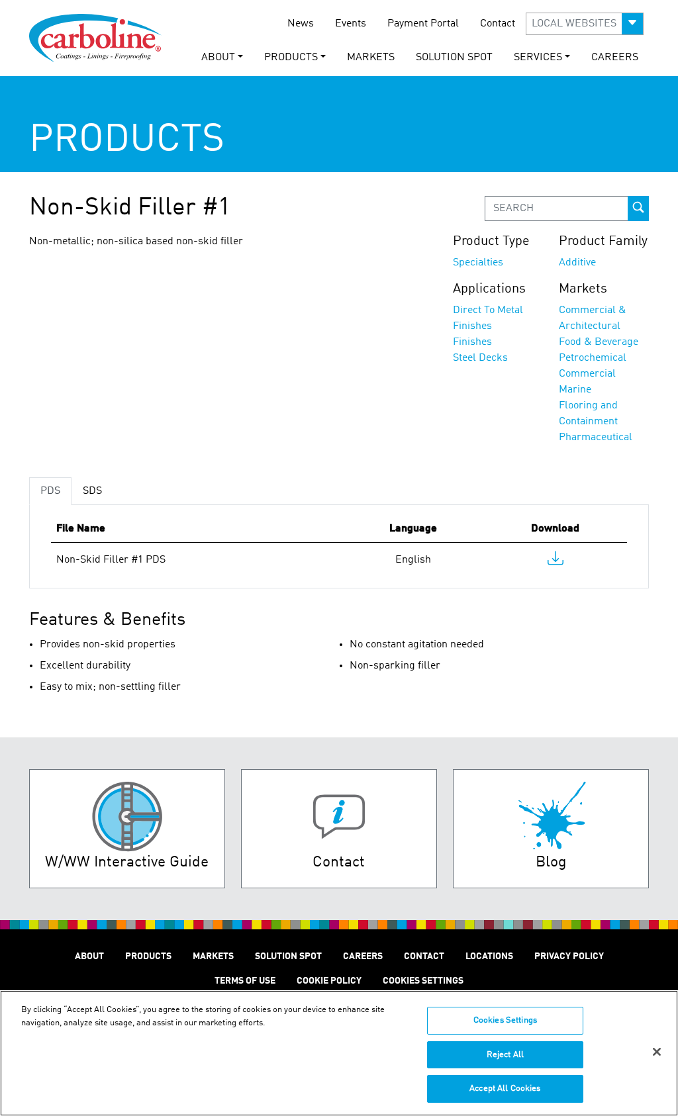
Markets (371, 57)
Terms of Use (245, 981)
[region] (339, 1053)
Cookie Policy (329, 981)
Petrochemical (592, 358)
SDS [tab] (92, 491)
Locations (489, 956)
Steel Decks (480, 358)
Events (350, 24)
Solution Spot (454, 57)
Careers (614, 57)
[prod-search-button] (638, 208)
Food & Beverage (598, 342)
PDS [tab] (50, 491)
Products (148, 956)
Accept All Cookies (504, 1088)
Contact (497, 24)
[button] (585, 24)
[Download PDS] (555, 561)
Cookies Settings (505, 1020)
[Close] (656, 1051)
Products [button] (291, 57)
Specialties (478, 262)
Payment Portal (423, 24)
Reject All (505, 1054)
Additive (577, 262)
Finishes (472, 342)
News (300, 24)
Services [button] (538, 57)
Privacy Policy (569, 956)
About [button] (218, 57)
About (89, 956)
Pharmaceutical (595, 437)
